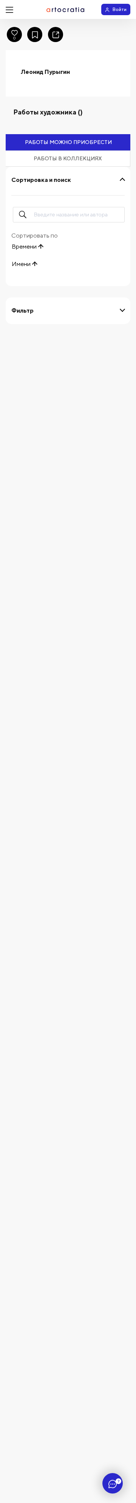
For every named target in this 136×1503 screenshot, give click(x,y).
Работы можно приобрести (68, 142)
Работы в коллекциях (68, 158)
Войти (120, 9)
